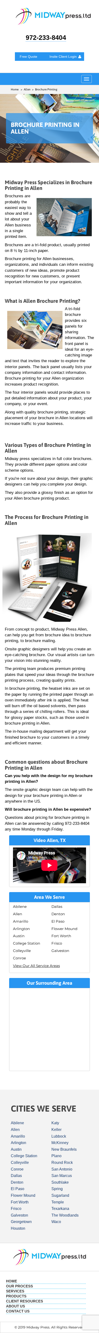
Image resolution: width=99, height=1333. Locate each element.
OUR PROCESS (19, 1286)
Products (16, 1296)
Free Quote (28, 56)
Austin (19, 936)
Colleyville (22, 950)
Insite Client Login (63, 56)
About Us (15, 1306)
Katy (55, 1123)
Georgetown (21, 1222)
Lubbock (58, 1136)
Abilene (20, 906)
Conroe (19, 958)
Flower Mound (64, 928)
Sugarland (60, 1195)
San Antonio (61, 1169)
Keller (56, 1130)
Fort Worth (61, 936)
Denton (58, 914)
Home (15, 89)
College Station (26, 943)
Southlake (60, 1182)
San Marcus (61, 1176)
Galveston (60, 950)
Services (15, 1291)
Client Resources (24, 1301)
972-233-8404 (46, 37)
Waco (56, 1222)
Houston (18, 1228)
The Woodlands (65, 1215)
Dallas (56, 906)
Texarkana (60, 1209)
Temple (57, 1202)
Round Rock (62, 1162)
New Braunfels (64, 1149)
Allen (17, 914)
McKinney (59, 1143)
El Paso (57, 921)
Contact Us (18, 1311)
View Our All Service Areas (36, 965)
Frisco (56, 943)
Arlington (21, 928)
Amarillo (20, 921)
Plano (56, 1156)
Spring (57, 1189)
